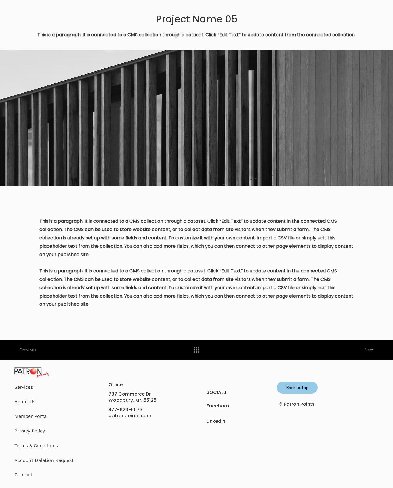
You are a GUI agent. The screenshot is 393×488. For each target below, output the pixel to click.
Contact (23, 474)
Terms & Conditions (36, 445)
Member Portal (31, 416)
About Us (24, 401)
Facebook (218, 406)
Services (23, 387)
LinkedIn (216, 421)
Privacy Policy (29, 431)
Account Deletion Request (44, 460)
